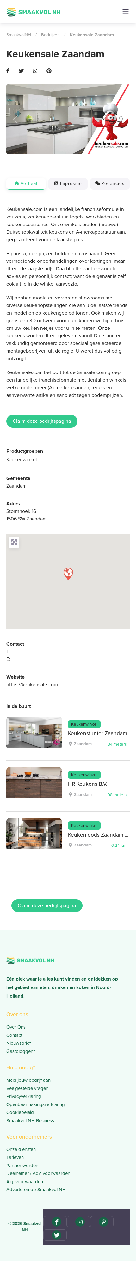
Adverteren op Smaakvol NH (36, 1189)
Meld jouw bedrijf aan (28, 1080)
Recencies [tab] (113, 183)
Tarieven (15, 1157)
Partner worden (22, 1165)
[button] (15, 119)
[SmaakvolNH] (33, 11)
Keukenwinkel (21, 459)
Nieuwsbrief (18, 1043)
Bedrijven (50, 35)
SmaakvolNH (18, 35)
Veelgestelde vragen (27, 1088)
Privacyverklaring (23, 1096)
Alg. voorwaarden (24, 1181)
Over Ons (16, 1027)
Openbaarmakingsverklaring (35, 1104)
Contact (14, 1035)
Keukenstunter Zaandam (97, 733)
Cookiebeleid (20, 1112)
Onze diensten (21, 1149)
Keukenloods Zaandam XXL (101, 835)
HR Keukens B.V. (87, 784)
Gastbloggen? (20, 1051)
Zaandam (16, 485)
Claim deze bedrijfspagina (42, 421)
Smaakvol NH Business (30, 1120)
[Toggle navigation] (125, 11)
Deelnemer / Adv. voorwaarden (38, 1173)
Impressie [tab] (71, 183)
